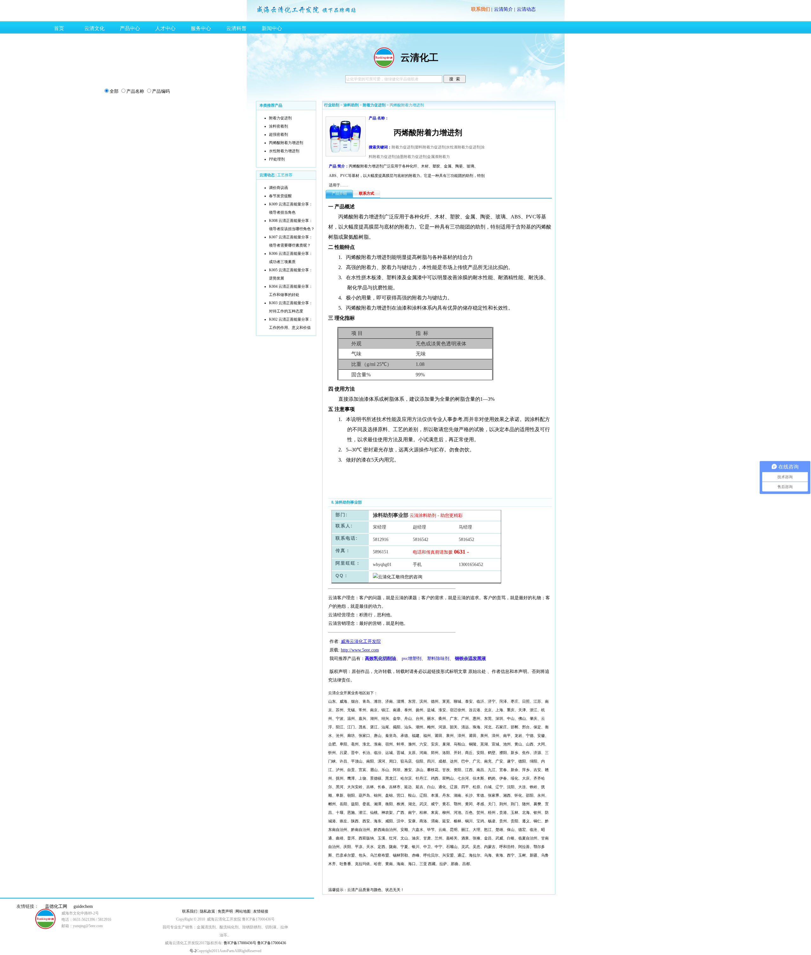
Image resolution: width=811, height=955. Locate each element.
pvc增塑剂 (411, 658)
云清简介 (503, 9)
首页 (59, 28)
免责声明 (225, 911)
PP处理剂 (277, 159)
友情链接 (260, 911)
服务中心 (201, 28)
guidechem (83, 906)
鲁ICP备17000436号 (239, 943)
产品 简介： (339, 166)
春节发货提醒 (280, 196)
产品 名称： (379, 118)
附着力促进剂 (280, 118)
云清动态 (526, 9)
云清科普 (236, 28)
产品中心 (130, 28)
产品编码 (161, 91)
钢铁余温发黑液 (470, 658)
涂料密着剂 (278, 126)
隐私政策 (207, 911)
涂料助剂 (351, 105)
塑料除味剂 (438, 658)
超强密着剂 (278, 134)
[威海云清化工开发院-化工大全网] (306, 13)
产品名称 (135, 91)
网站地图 (243, 911)
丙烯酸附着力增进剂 (286, 143)
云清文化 (94, 28)
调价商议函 (278, 187)
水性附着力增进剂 (284, 151)
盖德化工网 (56, 906)
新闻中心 (272, 28)
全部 (114, 91)
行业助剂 (331, 105)
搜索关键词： (380, 147)
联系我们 (480, 9)
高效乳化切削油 (380, 658)
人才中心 (165, 28)
